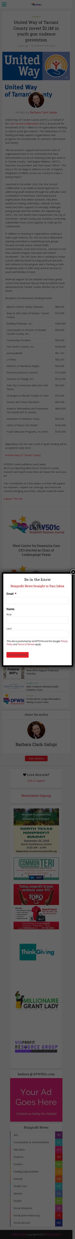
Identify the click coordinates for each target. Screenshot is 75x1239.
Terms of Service (26, 644)
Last (9, 628)
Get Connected (17, 654)
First (9, 614)
